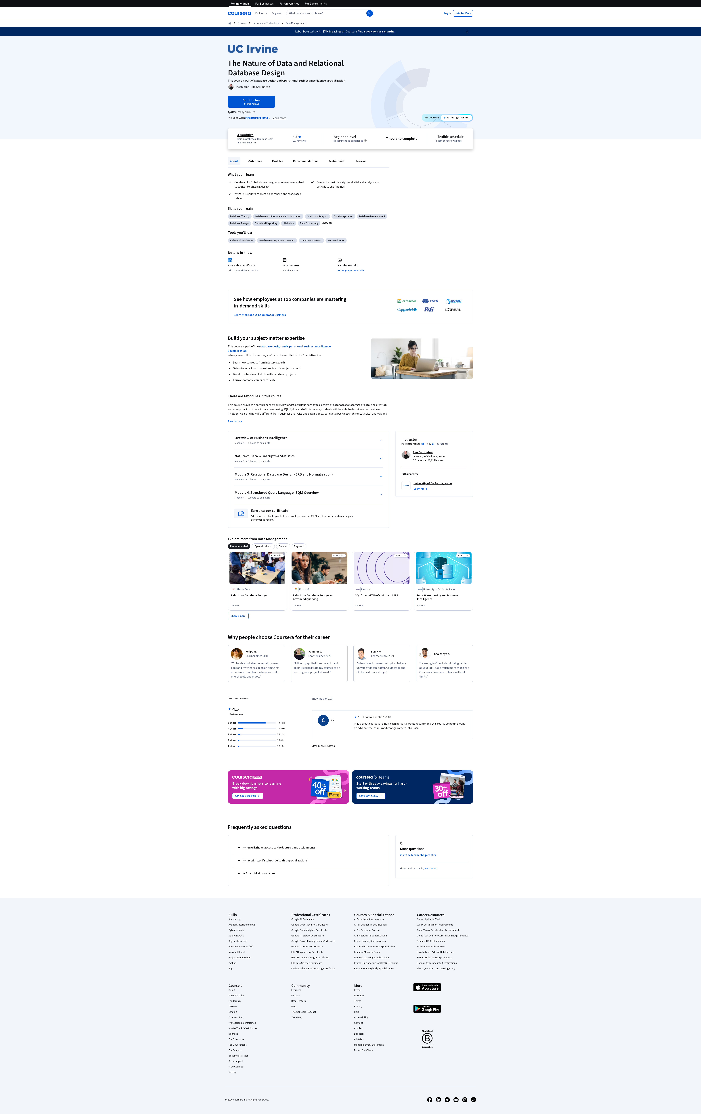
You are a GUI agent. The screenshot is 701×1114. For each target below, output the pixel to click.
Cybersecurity (236, 930)
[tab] (239, 546)
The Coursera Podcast (303, 1012)
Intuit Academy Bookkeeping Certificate (313, 968)
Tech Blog (296, 1017)
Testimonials (336, 161)
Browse (242, 23)
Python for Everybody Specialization (374, 968)
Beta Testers (298, 1001)
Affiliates (359, 1039)
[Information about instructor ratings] (422, 443)
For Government (237, 1045)
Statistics (289, 223)
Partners (296, 995)
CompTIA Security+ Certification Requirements (442, 936)
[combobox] (322, 13)
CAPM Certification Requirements (435, 925)
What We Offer (236, 995)
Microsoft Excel (336, 240)
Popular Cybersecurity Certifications (437, 963)
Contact (358, 1023)
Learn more (279, 118)
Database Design (239, 223)
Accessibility (361, 1017)
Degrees (233, 1034)
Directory (359, 1034)
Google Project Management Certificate (313, 941)
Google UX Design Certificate (307, 946)
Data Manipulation (343, 216)
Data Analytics (236, 936)
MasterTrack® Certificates (243, 1028)
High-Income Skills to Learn (431, 946)
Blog (293, 1006)
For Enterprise (236, 1039)
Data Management (295, 23)
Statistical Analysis (317, 216)
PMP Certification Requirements (434, 957)
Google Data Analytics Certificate (309, 930)
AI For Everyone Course (367, 930)
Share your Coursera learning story (436, 968)
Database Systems (311, 240)
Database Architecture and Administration (278, 216)
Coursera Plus (236, 1017)
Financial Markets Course (367, 952)
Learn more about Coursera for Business (260, 315)
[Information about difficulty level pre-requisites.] (365, 140)
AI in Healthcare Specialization (370, 936)
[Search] (369, 13)
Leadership (235, 1001)
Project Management (240, 957)
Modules (277, 161)
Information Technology (266, 23)
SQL (231, 968)
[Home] (229, 23)
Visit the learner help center (418, 855)
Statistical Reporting (266, 223)
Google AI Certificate (302, 919)
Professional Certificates (242, 1023)
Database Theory (239, 216)
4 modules (245, 135)
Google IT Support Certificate (307, 936)
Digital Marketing (238, 941)
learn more (430, 868)
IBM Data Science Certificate (306, 963)
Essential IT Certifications (431, 941)
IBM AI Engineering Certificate (307, 952)
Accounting (235, 919)
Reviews (361, 161)
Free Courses (236, 1067)
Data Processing (309, 223)
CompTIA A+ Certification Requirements (438, 930)
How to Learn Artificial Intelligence (435, 952)
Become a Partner (238, 1056)
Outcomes (255, 161)
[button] (276, 13)
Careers (233, 1006)
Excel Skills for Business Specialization (375, 946)
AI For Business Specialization (370, 925)
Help (356, 1012)
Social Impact (236, 1061)
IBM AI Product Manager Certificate (310, 957)
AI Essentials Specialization (369, 919)
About (234, 161)
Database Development (372, 216)
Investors (359, 995)
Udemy (232, 1072)
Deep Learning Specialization (370, 941)
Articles (358, 1028)
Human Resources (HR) (241, 946)
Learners (296, 990)
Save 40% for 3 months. (379, 32)
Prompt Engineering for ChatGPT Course (376, 963)
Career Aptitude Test (428, 919)
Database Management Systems (277, 240)
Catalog (233, 1012)
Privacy (358, 1006)
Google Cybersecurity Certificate (309, 925)
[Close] (467, 31)
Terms (357, 1001)
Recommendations (305, 161)
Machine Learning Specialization (371, 957)
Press (357, 990)
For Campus (235, 1050)
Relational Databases (241, 240)
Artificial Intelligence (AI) (242, 925)
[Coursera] (239, 13)
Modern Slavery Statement (369, 1045)
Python (232, 963)
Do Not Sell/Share (363, 1050)
